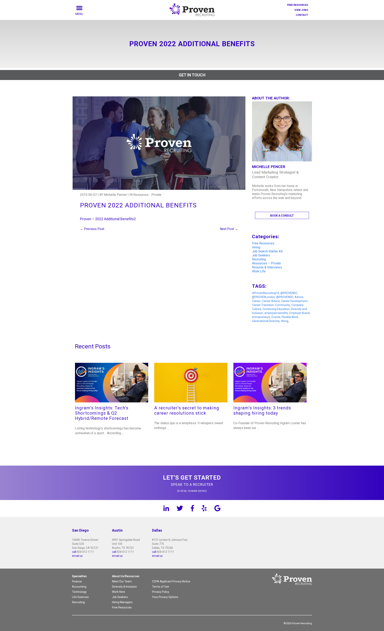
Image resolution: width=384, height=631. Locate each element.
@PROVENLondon (263, 297)
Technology (79, 591)
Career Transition (263, 305)
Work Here (118, 591)
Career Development (294, 301)
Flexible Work (290, 317)
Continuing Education (276, 309)
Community (282, 305)
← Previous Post (92, 229)
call (74, 551)
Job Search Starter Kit (267, 251)
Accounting (79, 586)
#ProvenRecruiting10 (265, 293)
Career (256, 301)
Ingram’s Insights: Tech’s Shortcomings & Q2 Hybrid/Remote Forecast (101, 413)
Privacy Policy (160, 591)
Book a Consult (282, 215)
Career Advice (271, 301)
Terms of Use (160, 586)
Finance (77, 581)
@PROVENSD (284, 297)
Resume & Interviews (267, 267)
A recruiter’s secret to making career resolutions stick (186, 410)
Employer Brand (299, 313)
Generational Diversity (266, 321)
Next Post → (229, 229)
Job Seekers (261, 255)
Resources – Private (266, 263)
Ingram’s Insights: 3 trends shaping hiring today (262, 410)
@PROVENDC (288, 293)
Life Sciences (80, 597)
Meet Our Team (122, 581)
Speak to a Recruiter (192, 483)
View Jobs (301, 9)
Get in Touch (192, 75)
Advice (299, 297)
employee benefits (276, 313)
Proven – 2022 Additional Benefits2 (108, 219)
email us (77, 555)
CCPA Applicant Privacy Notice (171, 581)
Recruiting (259, 259)
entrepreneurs (261, 317)
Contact (302, 14)
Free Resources (297, 4)
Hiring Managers (122, 602)
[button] (83, 14)
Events (276, 317)
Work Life (259, 271)
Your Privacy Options (165, 597)
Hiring (256, 247)
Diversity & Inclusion (124, 586)
